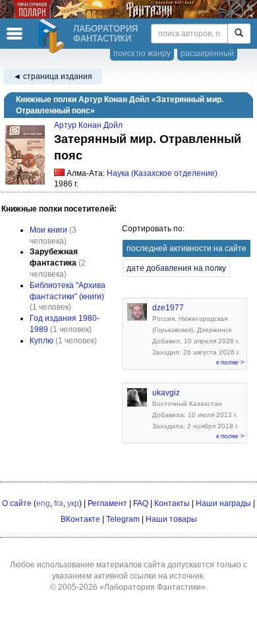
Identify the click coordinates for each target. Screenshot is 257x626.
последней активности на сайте (186, 248)
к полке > (230, 362)
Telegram (123, 519)
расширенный (207, 53)
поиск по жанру (142, 53)
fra (58, 503)
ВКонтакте (80, 519)
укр (73, 503)
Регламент (107, 503)
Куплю (41, 340)
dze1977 (168, 307)
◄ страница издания (52, 76)
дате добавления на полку (176, 268)
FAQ (140, 503)
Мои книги (48, 230)
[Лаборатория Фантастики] (53, 36)
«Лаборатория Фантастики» (153, 587)
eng (43, 503)
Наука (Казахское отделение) (162, 173)
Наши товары (171, 519)
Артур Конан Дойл (88, 125)
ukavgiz (166, 392)
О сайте (17, 503)
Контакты (172, 503)
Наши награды (223, 503)
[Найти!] (238, 33)
